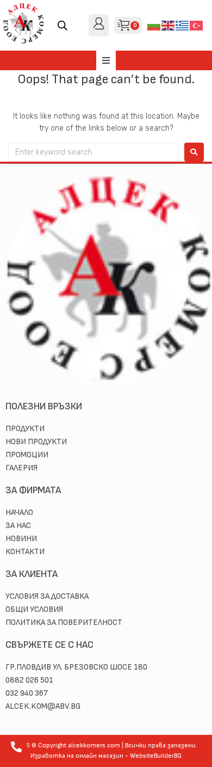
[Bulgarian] (154, 24)
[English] (168, 24)
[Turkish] (197, 24)
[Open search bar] (62, 25)
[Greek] (183, 24)
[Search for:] (93, 152)
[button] (106, 60)
